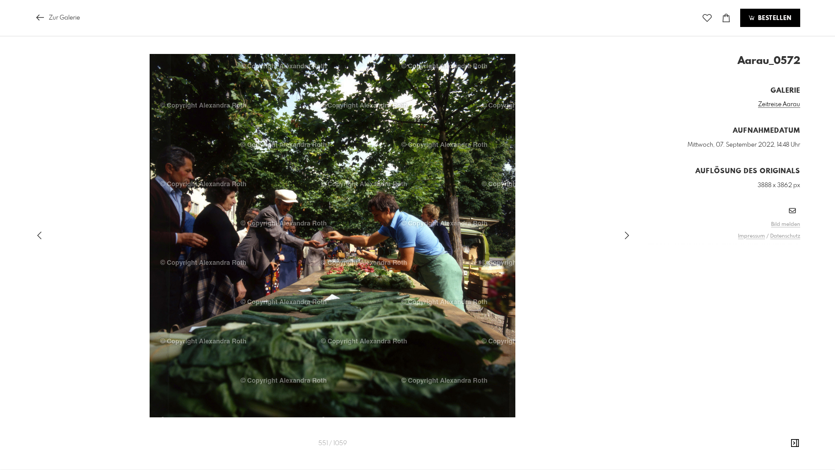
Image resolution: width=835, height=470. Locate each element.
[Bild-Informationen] (795, 443)
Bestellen (774, 18)
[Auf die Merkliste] (707, 18)
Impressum (751, 236)
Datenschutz (785, 236)
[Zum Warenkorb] (726, 18)
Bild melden (785, 224)
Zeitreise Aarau (779, 104)
